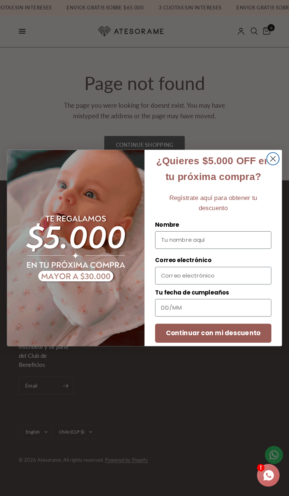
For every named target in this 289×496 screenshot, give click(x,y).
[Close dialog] (273, 159)
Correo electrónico (183, 260)
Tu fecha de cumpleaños (192, 292)
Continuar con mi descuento (213, 332)
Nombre (167, 225)
